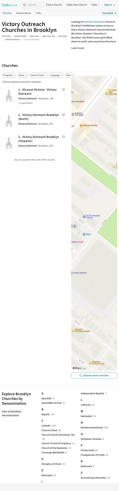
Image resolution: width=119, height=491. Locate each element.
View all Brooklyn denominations (11, 413)
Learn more (77, 48)
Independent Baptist (92, 393)
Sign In (108, 5)
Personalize (109, 13)
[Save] (63, 89)
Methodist (86, 416)
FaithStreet (9, 5)
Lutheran (86, 405)
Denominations (23, 13)
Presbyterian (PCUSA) (93, 455)
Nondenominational (92, 427)
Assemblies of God (52, 403)
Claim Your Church (76, 5)
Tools (94, 5)
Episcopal (47, 475)
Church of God (49, 430)
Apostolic (47, 398)
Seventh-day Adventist (93, 478)
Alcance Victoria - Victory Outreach (35, 96)
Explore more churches (96, 375)
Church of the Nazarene (54, 448)
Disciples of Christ (51, 464)
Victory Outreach (95, 22)
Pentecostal (87, 450)
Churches (7, 13)
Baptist (46, 414)
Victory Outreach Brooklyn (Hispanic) (35, 142)
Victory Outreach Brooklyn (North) (35, 120)
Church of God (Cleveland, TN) (58, 435)
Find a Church (54, 5)
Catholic (46, 426)
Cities (38, 13)
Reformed (86, 466)
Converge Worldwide (53, 452)
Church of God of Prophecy (56, 443)
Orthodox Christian (91, 439)
